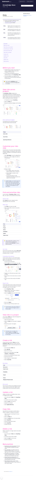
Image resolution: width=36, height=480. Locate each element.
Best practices (6, 61)
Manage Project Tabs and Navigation (27, 15)
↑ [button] (1, 477)
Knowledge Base (9, 5)
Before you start (6, 45)
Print (18, 12)
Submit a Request (30, 1)
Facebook (20, 468)
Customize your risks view (8, 48)
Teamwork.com (22, 1)
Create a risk (6, 54)
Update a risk (6, 55)
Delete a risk (6, 59)
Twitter (18, 468)
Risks (7, 6)
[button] (2, 67)
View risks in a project (7, 52)
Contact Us (10, 471)
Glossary (4, 6)
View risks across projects (8, 47)
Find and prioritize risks (8, 50)
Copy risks (5, 57)
